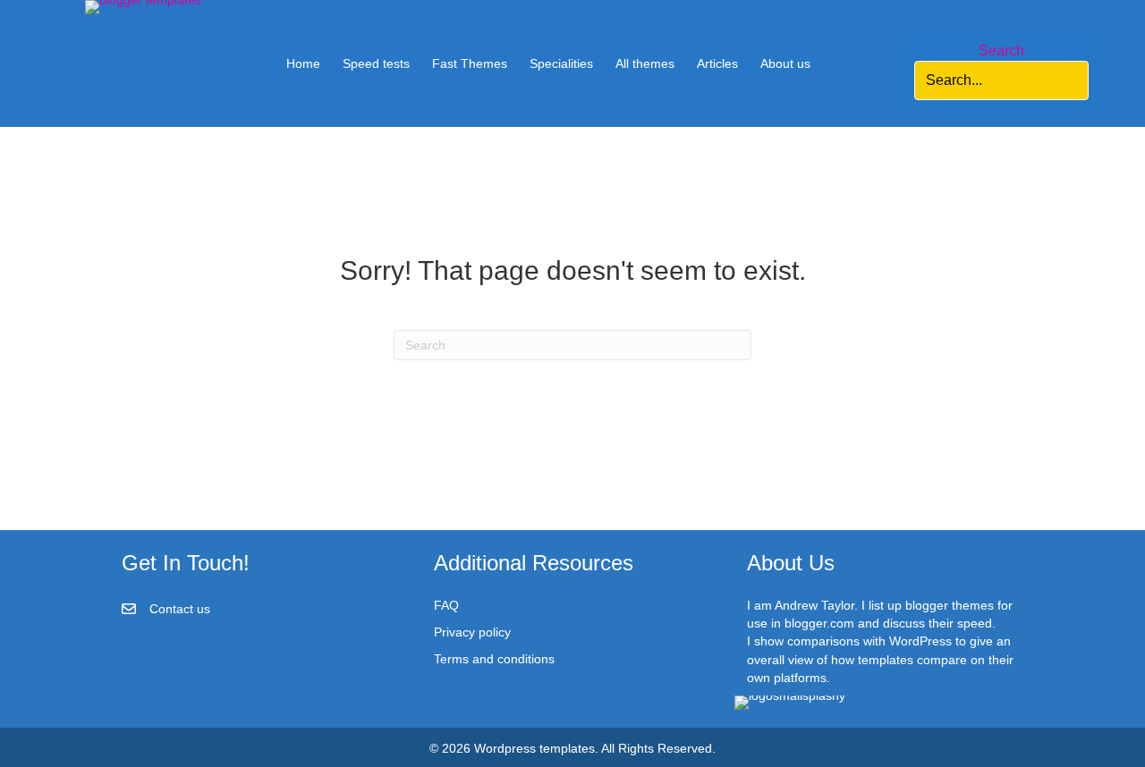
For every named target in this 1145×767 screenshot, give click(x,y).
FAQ (446, 605)
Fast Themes (469, 63)
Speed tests (376, 63)
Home (303, 63)
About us (785, 63)
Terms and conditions (494, 659)
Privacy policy (472, 632)
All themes (644, 63)
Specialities (561, 63)
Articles (717, 63)
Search (1001, 50)
